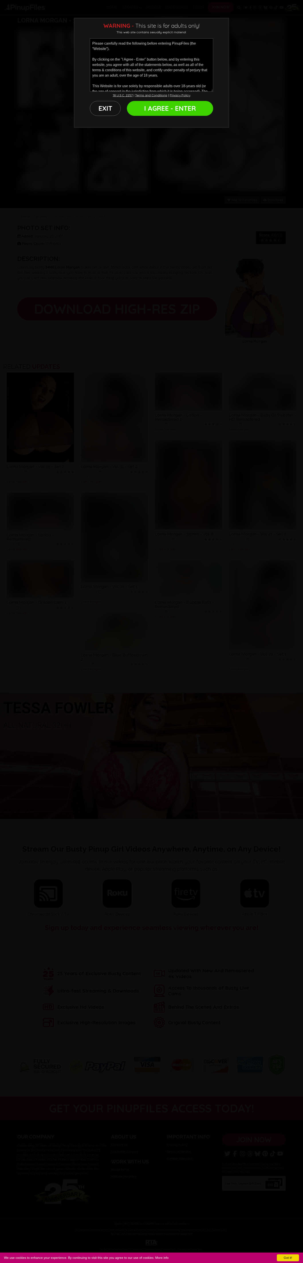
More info (162, 1257)
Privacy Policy (180, 95)
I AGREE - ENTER (170, 108)
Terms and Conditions (151, 95)
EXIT (105, 108)
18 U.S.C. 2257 (123, 95)
